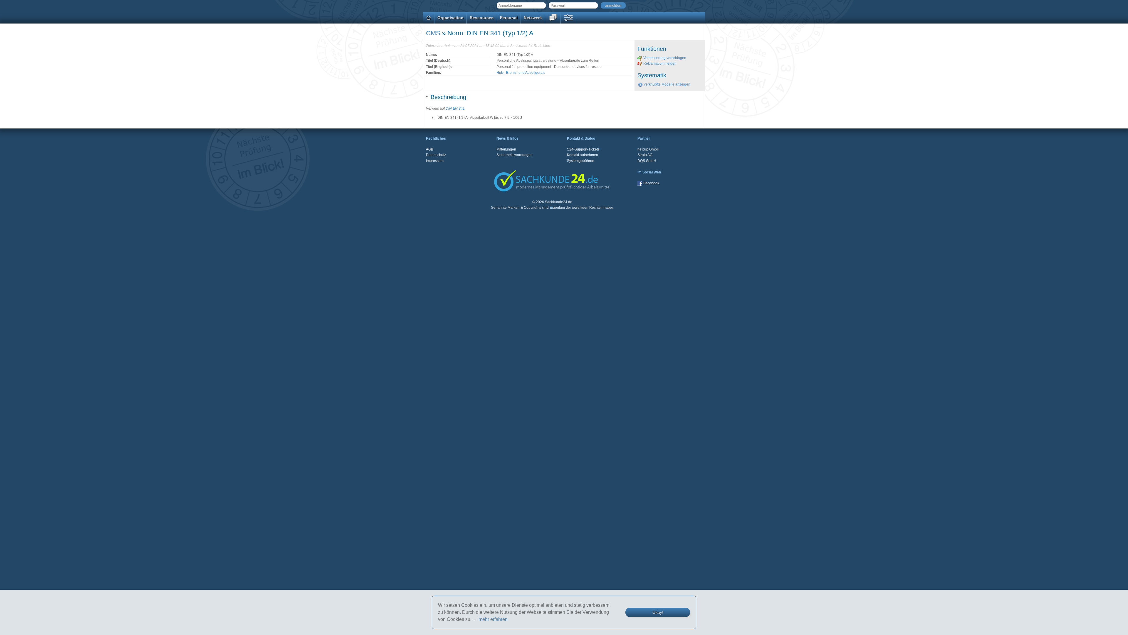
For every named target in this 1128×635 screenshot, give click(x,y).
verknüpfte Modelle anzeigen (667, 84)
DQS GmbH (646, 161)
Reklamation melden (660, 63)
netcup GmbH (648, 149)
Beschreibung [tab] (448, 97)
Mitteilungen (506, 149)
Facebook (651, 183)
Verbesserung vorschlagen (664, 58)
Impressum (435, 161)
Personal (509, 17)
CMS (433, 33)
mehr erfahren (493, 619)
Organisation (450, 17)
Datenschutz (436, 155)
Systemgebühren (580, 161)
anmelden (613, 6)
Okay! (657, 612)
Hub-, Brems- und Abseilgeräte (520, 73)
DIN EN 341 (455, 108)
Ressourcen (482, 17)
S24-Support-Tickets (583, 149)
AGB (429, 149)
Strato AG (644, 155)
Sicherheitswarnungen (514, 155)
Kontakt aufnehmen (582, 155)
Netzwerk (533, 17)
